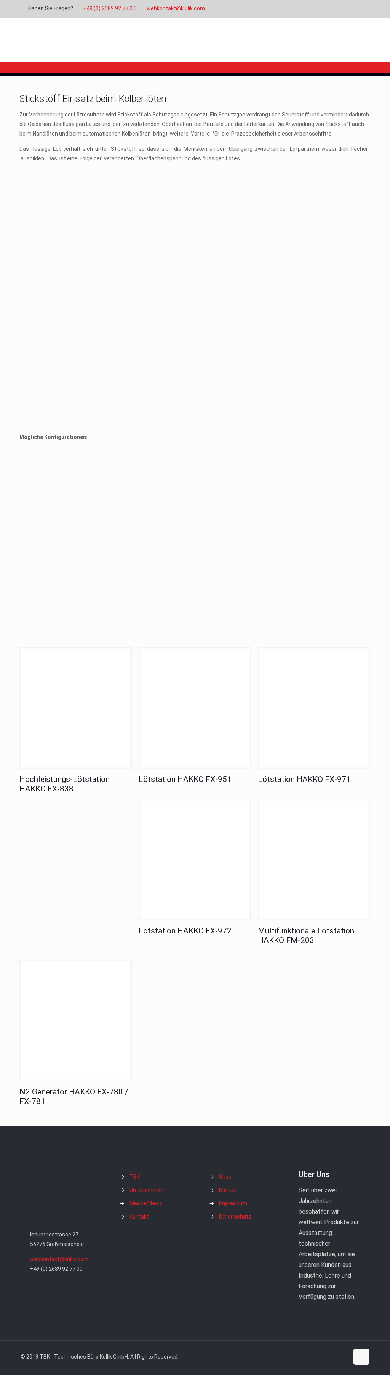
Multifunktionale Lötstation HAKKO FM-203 (306, 935)
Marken (228, 1190)
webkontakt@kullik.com (176, 8)
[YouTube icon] (338, 8)
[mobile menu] (357, 39)
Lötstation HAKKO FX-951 (185, 779)
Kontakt (139, 1217)
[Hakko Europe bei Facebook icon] (357, 8)
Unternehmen (146, 1190)
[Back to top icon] (361, 1357)
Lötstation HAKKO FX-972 (185, 930)
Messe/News (145, 1203)
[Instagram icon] (348, 8)
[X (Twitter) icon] (329, 8)
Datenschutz (235, 1217)
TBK (134, 1177)
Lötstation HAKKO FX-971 (304, 779)
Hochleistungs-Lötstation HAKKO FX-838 (64, 784)
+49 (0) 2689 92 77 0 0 (110, 8)
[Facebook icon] (319, 8)
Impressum (233, 1203)
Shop (225, 1177)
